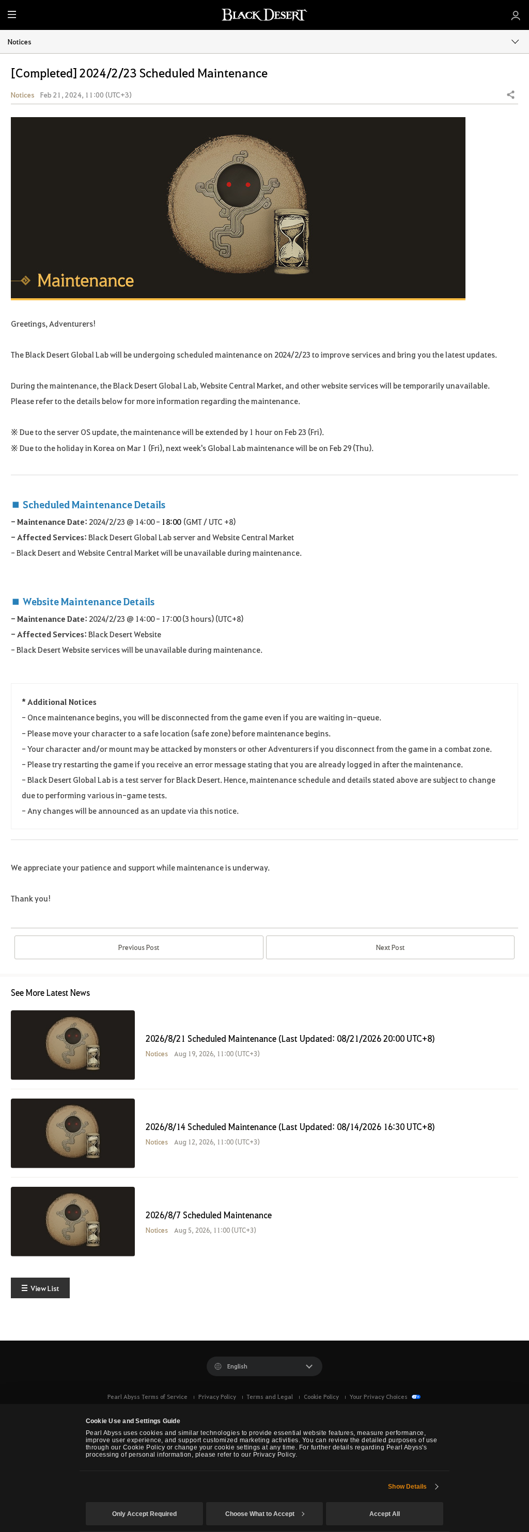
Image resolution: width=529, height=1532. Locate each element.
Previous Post (138, 947)
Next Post (390, 947)
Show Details (407, 1486)
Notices (20, 41)
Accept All (384, 1514)
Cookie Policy (321, 1396)
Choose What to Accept (259, 1514)
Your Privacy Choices (379, 1396)
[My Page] (516, 15)
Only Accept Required (144, 1514)
